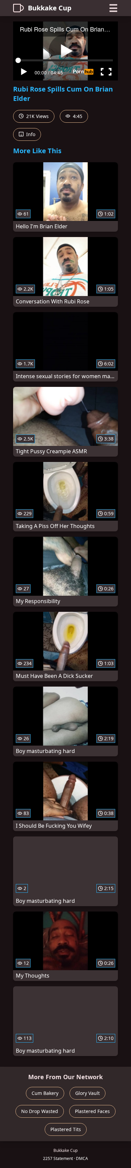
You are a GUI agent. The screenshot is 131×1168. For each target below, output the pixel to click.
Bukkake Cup (50, 7)
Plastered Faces (92, 1111)
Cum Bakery (45, 1093)
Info (30, 134)
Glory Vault (87, 1093)
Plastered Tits (65, 1129)
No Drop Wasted (39, 1111)
